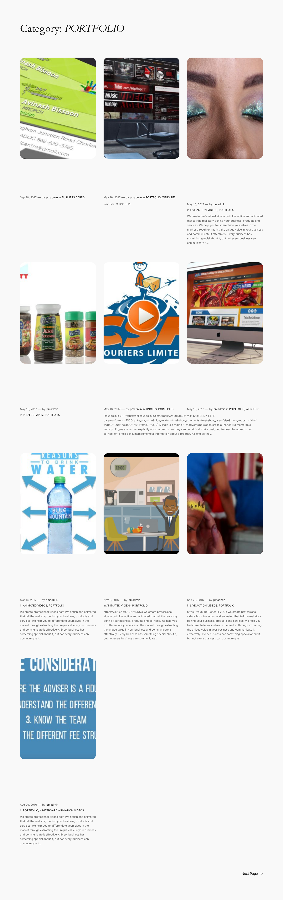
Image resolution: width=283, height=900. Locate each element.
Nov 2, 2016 (111, 599)
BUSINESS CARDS (73, 197)
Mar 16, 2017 (28, 599)
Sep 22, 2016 (195, 599)
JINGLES (151, 409)
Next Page (252, 874)
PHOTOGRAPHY (33, 414)
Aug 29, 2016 (28, 804)
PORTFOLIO (153, 197)
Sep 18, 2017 (28, 197)
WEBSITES (169, 197)
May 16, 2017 (112, 197)
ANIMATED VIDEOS (35, 605)
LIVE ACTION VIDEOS (203, 209)
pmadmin (52, 197)
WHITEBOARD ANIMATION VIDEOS (62, 810)
